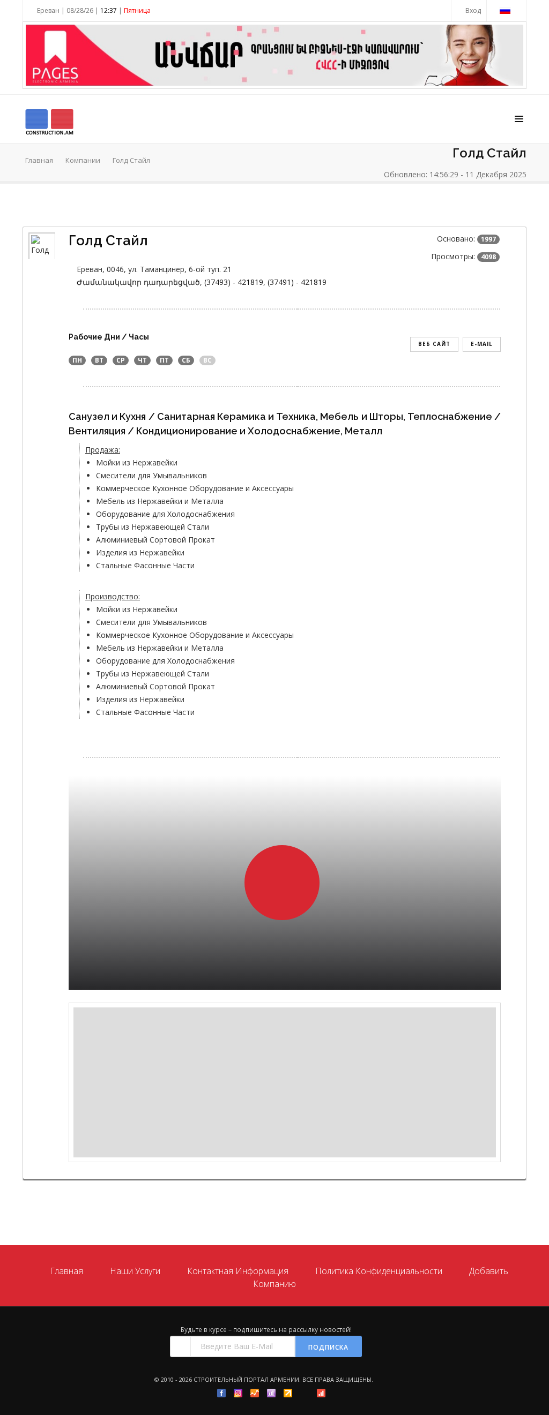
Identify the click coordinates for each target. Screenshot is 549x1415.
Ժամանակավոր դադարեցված (138, 282)
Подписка (328, 1347)
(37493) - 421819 (233, 282)
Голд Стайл (131, 160)
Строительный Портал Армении (246, 1379)
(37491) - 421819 (297, 282)
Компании (82, 160)
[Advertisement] (284, 1082)
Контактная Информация (237, 1271)
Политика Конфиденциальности (378, 1271)
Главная (39, 160)
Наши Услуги (135, 1271)
